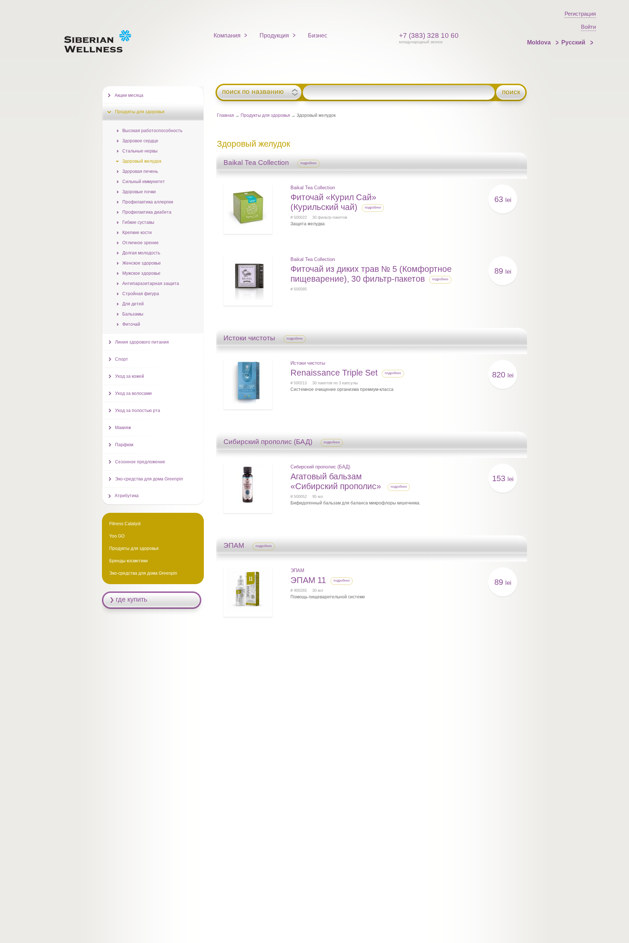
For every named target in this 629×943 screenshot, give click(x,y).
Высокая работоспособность (152, 130)
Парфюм (124, 444)
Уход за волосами (133, 393)
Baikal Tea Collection (312, 187)
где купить (131, 599)
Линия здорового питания (142, 342)
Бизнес (317, 35)
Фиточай (131, 324)
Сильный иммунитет (143, 181)
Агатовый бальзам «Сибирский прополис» (336, 481)
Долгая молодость (141, 252)
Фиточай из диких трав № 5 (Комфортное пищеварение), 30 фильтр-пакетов (371, 274)
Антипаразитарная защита (150, 283)
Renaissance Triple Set (333, 372)
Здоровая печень (140, 171)
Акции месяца (129, 95)
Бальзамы (132, 314)
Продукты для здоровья (265, 115)
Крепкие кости (137, 232)
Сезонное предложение (140, 461)
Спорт (121, 359)
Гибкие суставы (138, 222)
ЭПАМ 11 (308, 580)
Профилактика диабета (146, 212)
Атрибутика (127, 495)
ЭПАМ (297, 570)
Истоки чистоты (307, 363)
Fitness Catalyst (125, 523)
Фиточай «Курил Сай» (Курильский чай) (333, 202)
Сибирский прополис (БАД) (320, 466)
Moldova (539, 42)
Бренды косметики (128, 560)
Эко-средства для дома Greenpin (149, 479)
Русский (574, 42)
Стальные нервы (140, 151)
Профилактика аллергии (147, 202)
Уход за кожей (129, 376)
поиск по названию (253, 91)
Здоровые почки (139, 191)
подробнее (308, 163)
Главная (225, 115)
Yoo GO (116, 536)
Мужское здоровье (141, 273)
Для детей (133, 303)
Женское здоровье (141, 263)
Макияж (123, 427)
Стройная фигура (140, 293)
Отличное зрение (140, 242)
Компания (227, 35)
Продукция (274, 35)
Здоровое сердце (140, 140)
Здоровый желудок (141, 161)
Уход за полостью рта (137, 410)
